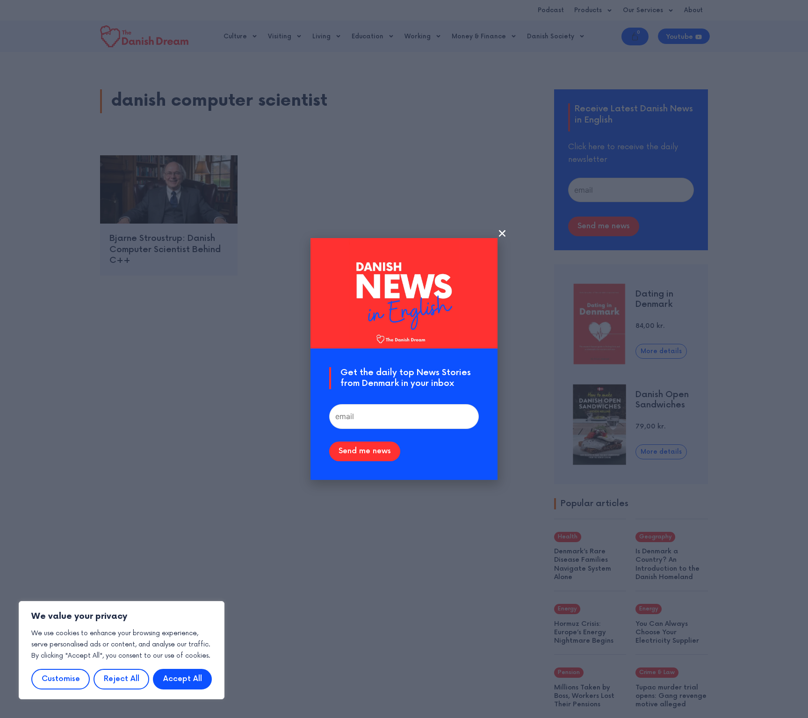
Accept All (182, 678)
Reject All (121, 678)
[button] (502, 233)
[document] (404, 359)
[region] (121, 650)
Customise (61, 678)
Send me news (365, 451)
